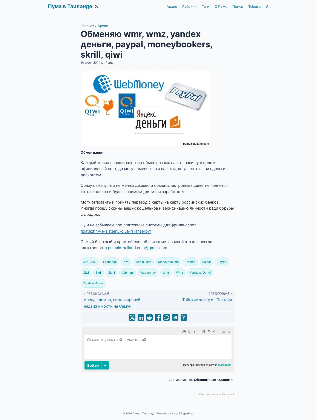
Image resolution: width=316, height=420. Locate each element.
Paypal (222, 262)
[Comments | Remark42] (158, 362)
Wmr (166, 272)
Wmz (179, 272)
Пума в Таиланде (70, 6)
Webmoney (148, 272)
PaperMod (187, 413)
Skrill (111, 272)
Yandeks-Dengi (200, 272)
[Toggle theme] (96, 6)
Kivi (126, 262)
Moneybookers (168, 262)
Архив (103, 26)
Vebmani (127, 272)
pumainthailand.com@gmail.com (137, 247)
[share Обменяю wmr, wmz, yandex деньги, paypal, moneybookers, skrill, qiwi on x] (132, 317)
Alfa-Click (89, 262)
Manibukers (143, 262)
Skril (98, 272)
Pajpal (206, 262)
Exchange (110, 262)
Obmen (190, 262)
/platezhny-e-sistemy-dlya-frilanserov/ (116, 231)
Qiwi (86, 272)
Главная (87, 26)
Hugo (175, 413)
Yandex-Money (93, 283)
